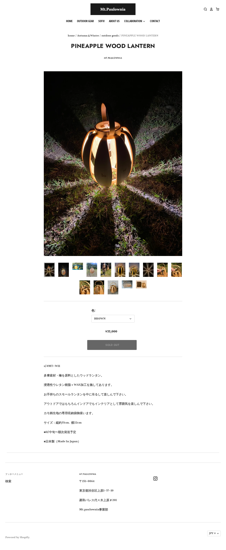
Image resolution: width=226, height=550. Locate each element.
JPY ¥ (212, 533)
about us (114, 21)
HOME (69, 21)
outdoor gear (85, 21)
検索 (8, 481)
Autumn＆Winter (88, 36)
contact (155, 21)
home (71, 36)
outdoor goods (110, 36)
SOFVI (101, 21)
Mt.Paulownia (113, 58)
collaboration (133, 21)
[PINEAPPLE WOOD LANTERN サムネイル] (49, 270)
